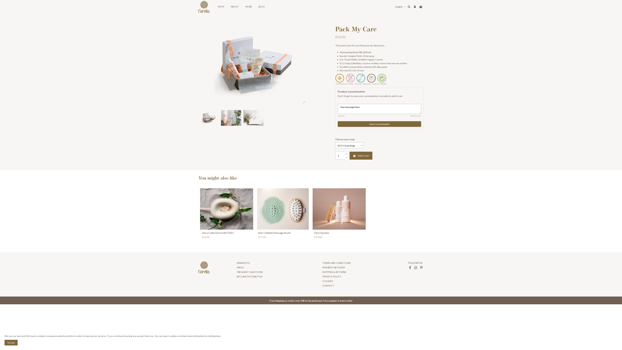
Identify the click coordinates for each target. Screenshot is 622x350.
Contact (328, 285)
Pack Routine (321, 232)
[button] (221, 6)
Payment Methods (333, 267)
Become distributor (249, 276)
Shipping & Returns (334, 272)
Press (240, 267)
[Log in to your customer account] (415, 7)
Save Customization (379, 124)
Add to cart (363, 155)
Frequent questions (250, 272)
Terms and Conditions (336, 263)
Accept (11, 342)
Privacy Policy (331, 276)
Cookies (327, 281)
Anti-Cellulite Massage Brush (274, 232)
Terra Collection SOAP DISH (218, 232)
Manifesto (243, 263)
